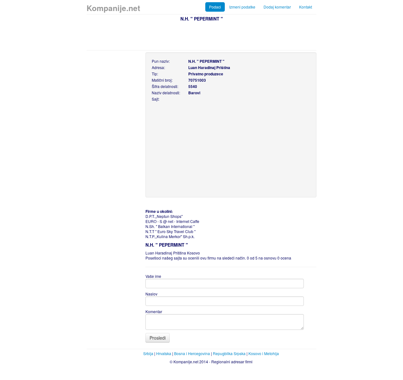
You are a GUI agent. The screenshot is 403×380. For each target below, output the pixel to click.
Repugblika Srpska (229, 353)
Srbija (148, 353)
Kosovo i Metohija (263, 353)
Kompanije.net (113, 8)
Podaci (215, 6)
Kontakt (305, 6)
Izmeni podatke (242, 6)
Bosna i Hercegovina (192, 353)
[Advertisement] (201, 35)
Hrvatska (163, 353)
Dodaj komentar (277, 6)
